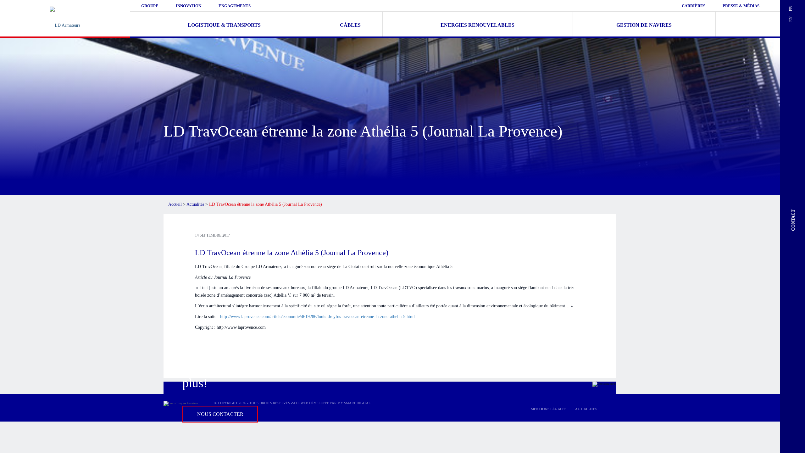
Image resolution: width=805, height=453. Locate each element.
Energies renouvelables (477, 25)
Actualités (195, 204)
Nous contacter (220, 414)
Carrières (693, 5)
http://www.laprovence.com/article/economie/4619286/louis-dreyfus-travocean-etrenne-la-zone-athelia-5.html (317, 316)
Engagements (235, 5)
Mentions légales (548, 409)
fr (791, 8)
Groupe (149, 5)
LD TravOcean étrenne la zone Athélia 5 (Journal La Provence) (291, 253)
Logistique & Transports (224, 25)
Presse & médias (741, 5)
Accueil (175, 204)
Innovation (188, 5)
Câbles (350, 25)
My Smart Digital (354, 403)
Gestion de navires (644, 25)
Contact (793, 220)
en (791, 19)
